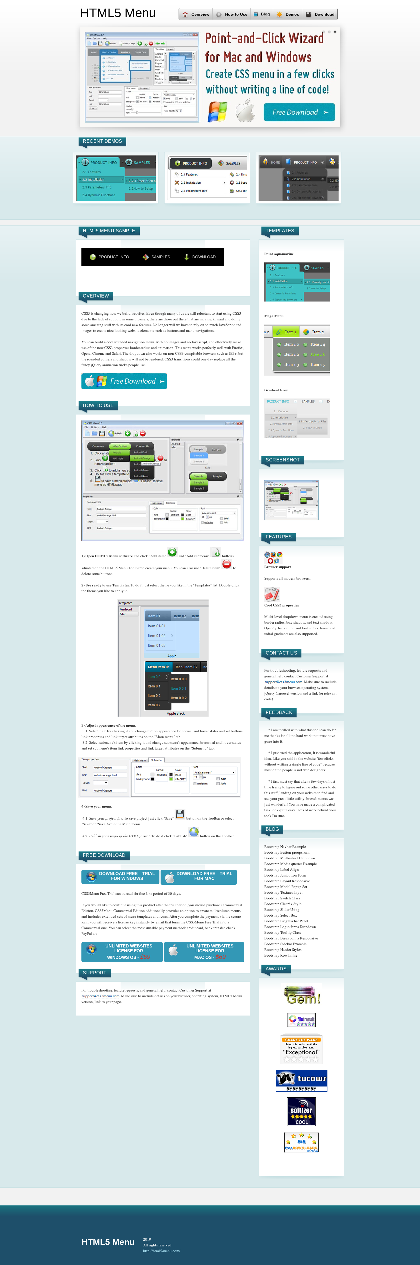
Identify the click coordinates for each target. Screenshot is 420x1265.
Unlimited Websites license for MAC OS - (210, 951)
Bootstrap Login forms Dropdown (290, 926)
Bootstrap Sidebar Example (285, 943)
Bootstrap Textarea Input (283, 892)
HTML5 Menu (108, 1242)
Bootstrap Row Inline (280, 955)
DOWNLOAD (204, 257)
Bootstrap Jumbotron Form (285, 875)
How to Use (236, 14)
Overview (200, 14)
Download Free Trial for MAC (204, 876)
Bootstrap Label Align (281, 869)
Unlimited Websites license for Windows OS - (128, 951)
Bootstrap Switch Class (282, 898)
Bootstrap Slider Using (281, 909)
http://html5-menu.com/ (161, 1250)
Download (325, 14)
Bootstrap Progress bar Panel (286, 920)
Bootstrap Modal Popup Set (285, 886)
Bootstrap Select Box (280, 915)
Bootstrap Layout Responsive (287, 880)
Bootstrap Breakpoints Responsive (291, 938)
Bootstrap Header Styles (282, 949)
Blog (265, 14)
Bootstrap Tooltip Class (282, 932)
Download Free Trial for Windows (127, 876)
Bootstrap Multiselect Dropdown (289, 857)
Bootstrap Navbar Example (285, 846)
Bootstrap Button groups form (287, 852)
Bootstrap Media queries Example (290, 863)
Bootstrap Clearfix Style (282, 903)
